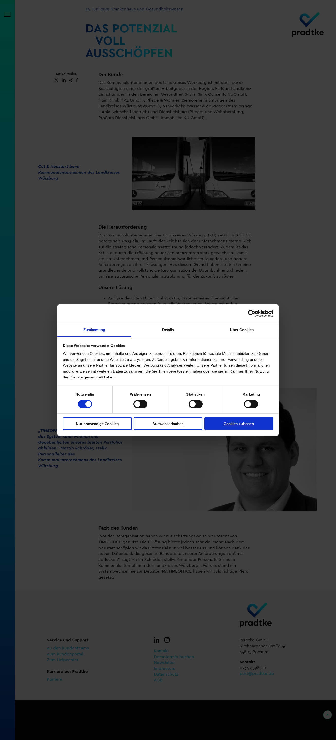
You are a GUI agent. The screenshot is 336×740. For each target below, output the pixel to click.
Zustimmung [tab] (94, 329)
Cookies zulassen (239, 424)
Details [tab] (168, 329)
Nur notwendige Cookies (97, 424)
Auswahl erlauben (168, 424)
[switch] (140, 404)
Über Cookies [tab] (242, 329)
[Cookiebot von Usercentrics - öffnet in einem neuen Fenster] (251, 313)
